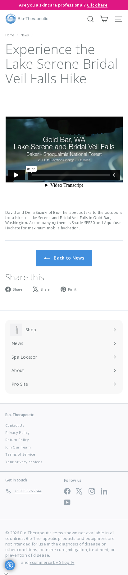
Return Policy (17, 439)
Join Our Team (18, 447)
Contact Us (14, 425)
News (25, 35)
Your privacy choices (23, 461)
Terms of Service (20, 454)
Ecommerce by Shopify (52, 562)
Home (10, 35)
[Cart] (104, 19)
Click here (97, 5)
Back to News (68, 258)
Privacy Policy (17, 432)
